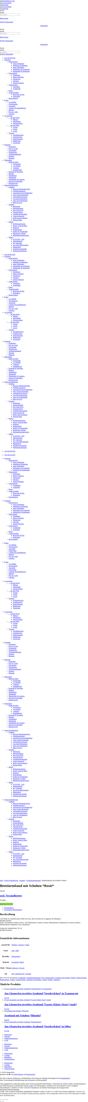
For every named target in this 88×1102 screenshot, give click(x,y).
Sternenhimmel (18, 208)
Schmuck (7, 60)
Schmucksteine (9, 1059)
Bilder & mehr (13, 162)
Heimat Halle (17, 220)
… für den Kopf (14, 118)
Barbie (73, 978)
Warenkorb (44, 26)
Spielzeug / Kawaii (17, 968)
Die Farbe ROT (18, 210)
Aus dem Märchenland (20, 245)
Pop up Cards (13, 112)
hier (31, 1086)
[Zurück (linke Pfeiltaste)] (1, 1101)
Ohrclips (16, 81)
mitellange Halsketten (20, 65)
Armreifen (16, 87)
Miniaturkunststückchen (21, 235)
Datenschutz (8, 1053)
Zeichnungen (13, 104)
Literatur (11, 114)
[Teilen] (5, 1099)
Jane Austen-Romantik (20, 195)
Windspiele (12, 177)
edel (12, 974)
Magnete (11, 158)
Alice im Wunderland (20, 201)
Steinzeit (16, 228)
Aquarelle (12, 106)
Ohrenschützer (18, 123)
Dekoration (8, 160)
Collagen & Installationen (17, 108)
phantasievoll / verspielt (23, 974)
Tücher (15, 127)
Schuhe (50, 980)
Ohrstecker (16, 79)
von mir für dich (9, 58)
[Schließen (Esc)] (7, 1099)
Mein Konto (4, 18)
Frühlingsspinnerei (19, 191)
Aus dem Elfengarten (20, 199)
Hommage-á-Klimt (19, 233)
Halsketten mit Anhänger (21, 69)
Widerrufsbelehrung (11, 1038)
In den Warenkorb (6, 904)
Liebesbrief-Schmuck (20, 197)
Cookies (7, 1055)
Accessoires (8, 116)
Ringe (11, 91)
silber (17, 951)
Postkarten (12, 147)
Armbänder (17, 89)
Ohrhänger (16, 75)
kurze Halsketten (18, 64)
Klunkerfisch (15, 956)
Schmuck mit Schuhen (34, 980)
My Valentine (17, 243)
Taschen (11, 133)
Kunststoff (15, 962)
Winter (11, 237)
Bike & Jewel (17, 203)
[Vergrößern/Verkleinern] (1, 1099)
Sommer (11, 204)
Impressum (8, 1035)
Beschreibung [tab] (9, 908)
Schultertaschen (18, 135)
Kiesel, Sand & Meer (20, 226)
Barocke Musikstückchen (21, 189)
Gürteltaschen (17, 137)
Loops (15, 131)
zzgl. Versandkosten (11, 895)
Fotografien (12, 150)
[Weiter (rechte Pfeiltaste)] (3, 1101)
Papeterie (7, 145)
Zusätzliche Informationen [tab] (13, 910)
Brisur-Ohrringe (18, 77)
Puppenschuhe (20, 980)
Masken (11, 110)
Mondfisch (8, 1057)
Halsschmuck (13, 62)
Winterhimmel (17, 241)
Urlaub (27, 945)
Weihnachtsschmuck (20, 251)
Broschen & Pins (18, 94)
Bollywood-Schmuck (20, 218)
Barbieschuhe (4, 980)
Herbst (11, 222)
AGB (6, 1040)
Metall (21, 962)
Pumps (12, 980)
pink (12, 951)
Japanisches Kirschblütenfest (22, 193)
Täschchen (16, 143)
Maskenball (17, 247)
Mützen (15, 120)
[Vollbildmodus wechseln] (3, 1099)
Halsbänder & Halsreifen (21, 71)
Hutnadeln (16, 96)
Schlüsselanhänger (15, 154)
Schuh (44, 980)
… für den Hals (14, 125)
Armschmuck (13, 85)
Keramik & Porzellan (16, 172)
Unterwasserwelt (18, 216)
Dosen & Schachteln (16, 181)
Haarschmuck (13, 98)
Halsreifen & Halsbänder (21, 470)
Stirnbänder (17, 121)
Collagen (16, 168)
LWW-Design (18, 1074)
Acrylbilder (12, 102)
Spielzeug (56, 980)
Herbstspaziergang (19, 224)
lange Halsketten (18, 67)
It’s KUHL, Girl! (18, 239)
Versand (7, 1036)
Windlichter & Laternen (17, 179)
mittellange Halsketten (20, 464)
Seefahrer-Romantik (20, 249)
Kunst (6, 100)
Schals (15, 129)
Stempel (11, 156)
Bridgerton (16, 206)
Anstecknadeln (14, 93)
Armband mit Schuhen (62, 978)
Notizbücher (13, 152)
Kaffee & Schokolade (20, 231)
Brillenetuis (17, 141)
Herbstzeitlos (17, 230)
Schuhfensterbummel (20, 214)
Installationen (17, 170)
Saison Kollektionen (11, 185)
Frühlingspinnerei (19, 736)
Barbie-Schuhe (81, 978)
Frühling (11, 187)
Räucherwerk (13, 183)
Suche (2, 10)
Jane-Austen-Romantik (20, 740)
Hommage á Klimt (19, 779)
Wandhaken (13, 176)
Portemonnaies (18, 139)
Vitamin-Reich (18, 212)
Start (1, 880)
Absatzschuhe (49, 978)
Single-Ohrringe (18, 83)
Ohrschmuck (13, 73)
